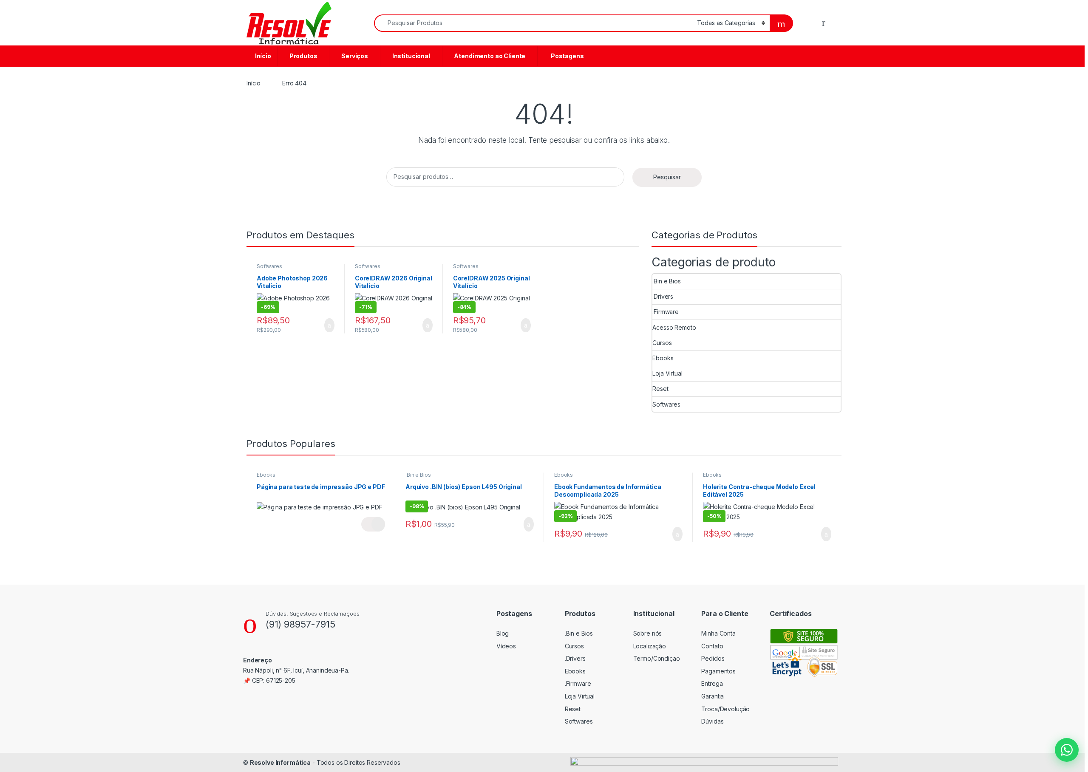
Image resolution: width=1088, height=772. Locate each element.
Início (262, 55)
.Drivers (662, 296)
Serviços (354, 55)
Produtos (302, 55)
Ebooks (662, 358)
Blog (502, 633)
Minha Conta (718, 633)
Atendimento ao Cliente (489, 55)
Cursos (662, 342)
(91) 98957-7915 (300, 624)
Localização (649, 646)
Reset (660, 388)
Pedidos (712, 658)
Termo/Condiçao (656, 658)
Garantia (712, 696)
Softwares (269, 266)
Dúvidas (712, 721)
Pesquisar (667, 177)
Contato (712, 646)
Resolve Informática (280, 762)
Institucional (410, 55)
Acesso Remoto (674, 327)
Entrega (711, 683)
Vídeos (506, 646)
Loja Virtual (667, 373)
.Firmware (665, 311)
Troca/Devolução (725, 709)
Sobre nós (647, 633)
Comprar (322, 325)
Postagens (566, 55)
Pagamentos (718, 671)
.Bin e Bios (666, 281)
